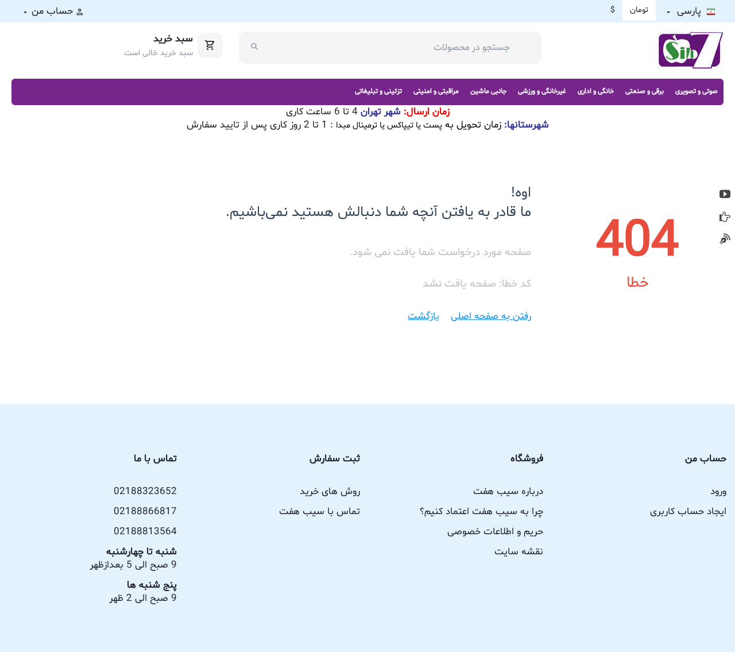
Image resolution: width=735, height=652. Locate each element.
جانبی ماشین (488, 91)
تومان (639, 10)
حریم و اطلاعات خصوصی (495, 531)
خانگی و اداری (596, 91)
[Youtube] (725, 194)
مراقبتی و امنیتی (436, 91)
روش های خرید (330, 491)
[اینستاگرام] (725, 239)
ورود (718, 491)
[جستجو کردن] (255, 47)
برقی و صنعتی (644, 91)
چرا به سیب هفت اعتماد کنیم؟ (481, 511)
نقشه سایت (518, 551)
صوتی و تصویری (696, 91)
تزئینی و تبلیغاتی (378, 91)
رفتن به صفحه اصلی (491, 316)
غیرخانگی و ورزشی (542, 91)
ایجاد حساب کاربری (688, 511)
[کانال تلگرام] (725, 217)
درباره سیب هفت (508, 491)
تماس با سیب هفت (319, 511)
